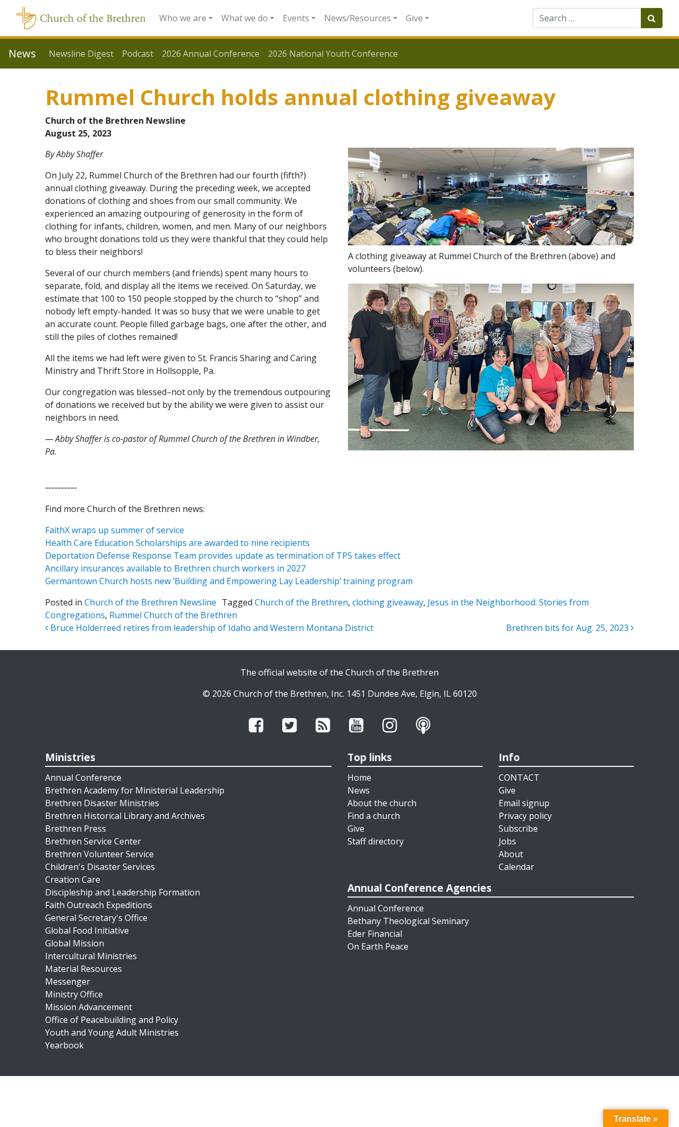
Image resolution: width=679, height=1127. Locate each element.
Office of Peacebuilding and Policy (111, 1020)
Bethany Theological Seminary (408, 921)
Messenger (67, 981)
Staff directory (375, 841)
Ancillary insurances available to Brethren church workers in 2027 (175, 568)
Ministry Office (74, 994)
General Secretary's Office (96, 918)
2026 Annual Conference (210, 53)
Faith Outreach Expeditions (98, 905)
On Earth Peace (377, 946)
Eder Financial (374, 934)
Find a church (373, 816)
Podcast (137, 53)
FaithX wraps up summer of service (114, 530)
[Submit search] (652, 18)
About (511, 854)
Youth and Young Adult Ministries (112, 1032)
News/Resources (357, 18)
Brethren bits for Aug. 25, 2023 (568, 628)
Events (296, 18)
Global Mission (74, 943)
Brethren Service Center (93, 841)
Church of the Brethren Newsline (150, 602)
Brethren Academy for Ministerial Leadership (134, 790)
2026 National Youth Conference (333, 53)
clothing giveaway (387, 602)
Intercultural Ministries (91, 956)
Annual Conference (83, 777)
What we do (244, 18)
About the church (381, 803)
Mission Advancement (88, 1007)
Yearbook (64, 1045)
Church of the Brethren (301, 602)
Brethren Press (75, 828)
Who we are (182, 18)
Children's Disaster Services (100, 867)
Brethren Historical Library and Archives (125, 816)
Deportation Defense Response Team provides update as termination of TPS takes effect (223, 555)
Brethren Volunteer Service (99, 854)
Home (359, 777)
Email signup (524, 803)
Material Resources (83, 969)
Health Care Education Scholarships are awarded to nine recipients (177, 543)
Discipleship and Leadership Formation (122, 892)
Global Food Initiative (87, 930)
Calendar (516, 867)
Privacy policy (525, 816)
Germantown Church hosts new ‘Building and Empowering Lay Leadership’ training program (229, 581)
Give (414, 18)
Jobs (507, 841)
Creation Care (72, 879)
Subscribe (518, 828)
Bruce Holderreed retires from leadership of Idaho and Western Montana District (210, 628)
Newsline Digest (81, 53)
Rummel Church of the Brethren (173, 615)
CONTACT (519, 777)
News (358, 790)
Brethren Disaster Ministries (102, 803)
